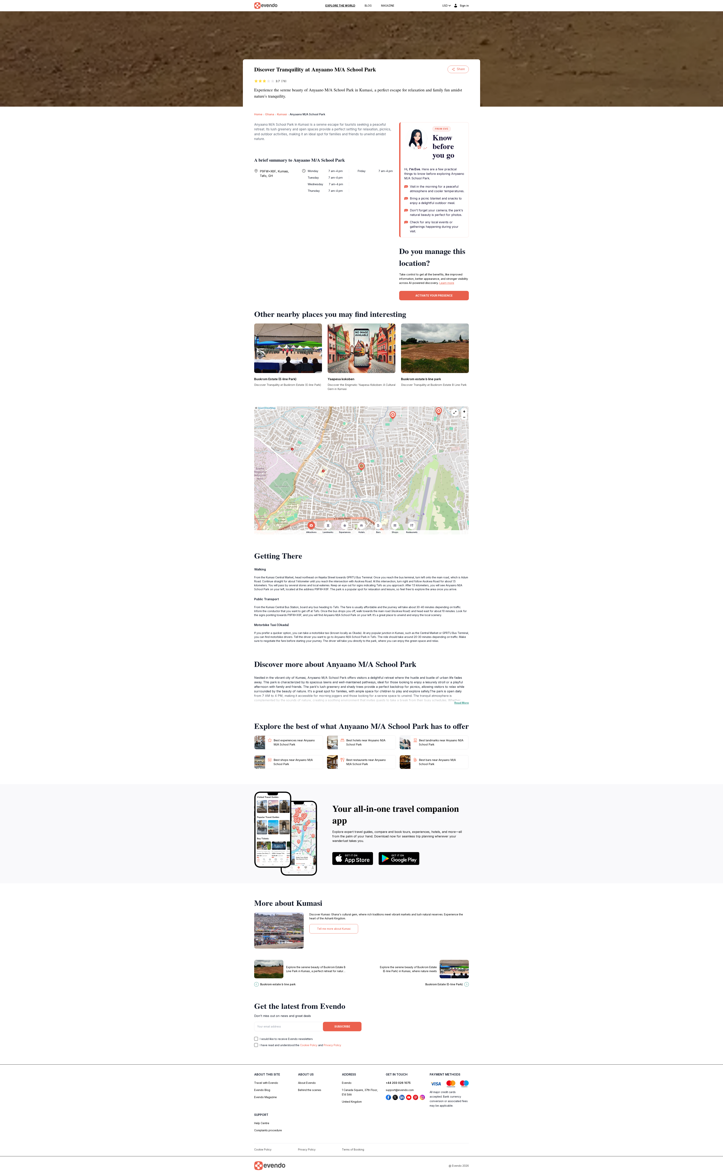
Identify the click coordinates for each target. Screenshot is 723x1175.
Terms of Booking (353, 1149)
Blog (368, 5)
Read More (461, 702)
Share (461, 69)
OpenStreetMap (267, 408)
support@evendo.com (400, 1090)
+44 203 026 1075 (398, 1082)
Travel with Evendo (266, 1082)
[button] (361, 467)
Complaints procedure (268, 1130)
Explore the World (340, 5)
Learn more (446, 283)
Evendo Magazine (265, 1097)
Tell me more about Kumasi (334, 928)
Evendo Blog (262, 1090)
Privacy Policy (332, 1045)
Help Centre (261, 1123)
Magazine (387, 5)
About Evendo (307, 1082)
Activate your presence (434, 295)
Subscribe (342, 1026)
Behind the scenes (309, 1090)
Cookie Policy (308, 1045)
